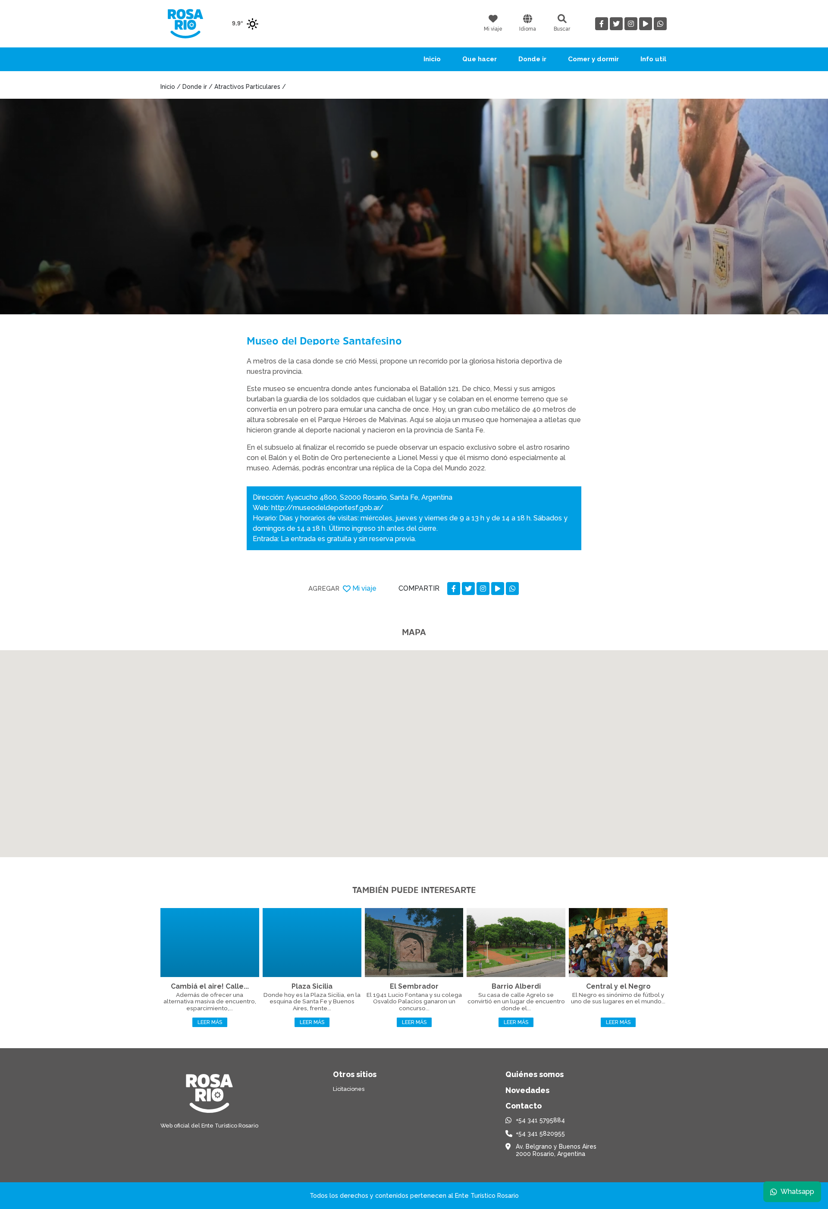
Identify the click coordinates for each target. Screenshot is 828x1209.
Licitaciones (348, 1089)
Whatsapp (797, 1191)
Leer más (210, 1022)
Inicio (432, 59)
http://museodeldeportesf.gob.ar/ (327, 508)
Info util (653, 59)
